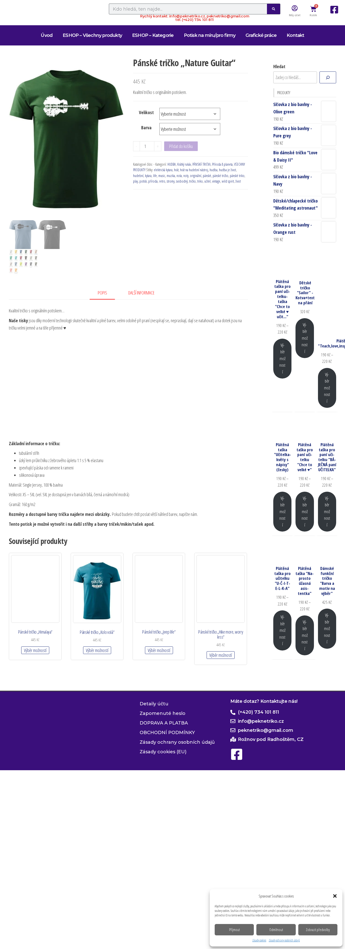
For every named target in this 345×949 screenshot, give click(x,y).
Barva (146, 127)
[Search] (273, 9)
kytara (148, 175)
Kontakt (295, 35)
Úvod (47, 35)
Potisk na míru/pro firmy (210, 35)
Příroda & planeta (222, 164)
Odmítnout (276, 929)
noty (185, 175)
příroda (153, 181)
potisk (143, 181)
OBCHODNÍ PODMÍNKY (167, 733)
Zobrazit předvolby (318, 929)
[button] (334, 895)
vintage (216, 181)
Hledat (279, 66)
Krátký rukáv (184, 164)
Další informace (141, 293)
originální (195, 175)
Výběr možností (35, 650)
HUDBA (171, 164)
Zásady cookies (259, 940)
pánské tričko (220, 175)
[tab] (106, 293)
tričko (192, 181)
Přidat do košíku (181, 146)
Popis (102, 293)
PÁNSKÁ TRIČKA (201, 164)
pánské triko (237, 175)
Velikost (146, 112)
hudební (138, 175)
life (155, 175)
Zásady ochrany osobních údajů (284, 940)
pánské (207, 175)
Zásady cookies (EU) (163, 752)
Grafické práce (261, 35)
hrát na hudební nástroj (194, 169)
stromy (171, 181)
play (135, 181)
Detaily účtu (154, 704)
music (161, 175)
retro (162, 181)
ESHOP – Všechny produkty (92, 35)
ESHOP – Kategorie (153, 35)
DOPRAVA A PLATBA (164, 723)
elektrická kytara (163, 169)
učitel (207, 181)
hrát (176, 169)
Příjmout (234, 929)
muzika (171, 175)
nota (179, 175)
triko (200, 181)
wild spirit (228, 181)
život (238, 181)
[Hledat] (327, 77)
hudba (213, 169)
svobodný (182, 181)
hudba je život (227, 169)
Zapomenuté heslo (162, 713)
